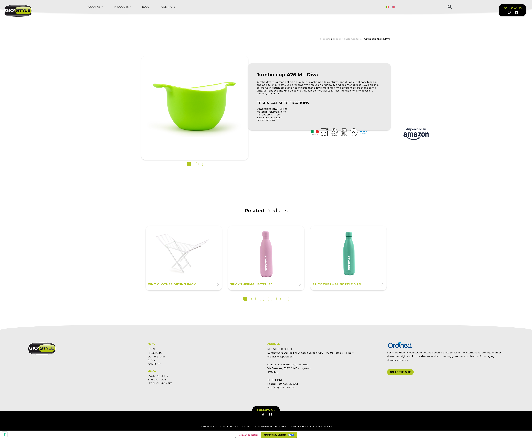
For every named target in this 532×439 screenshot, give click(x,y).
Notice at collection (248, 434)
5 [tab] (278, 299)
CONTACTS (154, 364)
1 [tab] (245, 299)
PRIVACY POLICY (301, 426)
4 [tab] (270, 299)
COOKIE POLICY (322, 426)
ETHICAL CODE (157, 379)
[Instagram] (509, 12)
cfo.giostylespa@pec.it (280, 356)
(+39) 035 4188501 (287, 383)
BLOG (151, 360)
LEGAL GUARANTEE (160, 383)
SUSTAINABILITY (158, 375)
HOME (152, 348)
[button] (189, 164)
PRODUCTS (155, 352)
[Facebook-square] (516, 12)
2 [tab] (253, 299)
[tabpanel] (184, 258)
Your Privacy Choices (275, 434)
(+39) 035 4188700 (284, 387)
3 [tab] (262, 299)
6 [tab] (287, 299)
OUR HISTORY (156, 356)
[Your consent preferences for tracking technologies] (4, 434)
